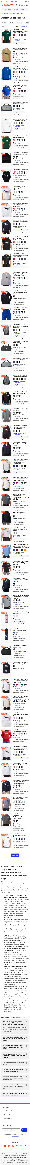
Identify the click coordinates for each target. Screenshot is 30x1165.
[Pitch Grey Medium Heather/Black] (14, 345)
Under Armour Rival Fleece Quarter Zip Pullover (20, 119)
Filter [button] (4, 22)
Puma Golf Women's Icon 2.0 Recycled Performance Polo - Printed (20, 681)
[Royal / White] (25, 72)
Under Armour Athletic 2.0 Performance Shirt (20, 136)
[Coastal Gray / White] (25, 35)
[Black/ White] (25, 91)
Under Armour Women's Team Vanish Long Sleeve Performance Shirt (20, 748)
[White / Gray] (17, 278)
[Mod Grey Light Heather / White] (25, 54)
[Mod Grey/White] (14, 224)
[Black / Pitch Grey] (22, 312)
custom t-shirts (23, 1155)
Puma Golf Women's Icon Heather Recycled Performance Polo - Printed (21, 697)
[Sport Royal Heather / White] (22, 802)
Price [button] (18, 22)
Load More (15, 855)
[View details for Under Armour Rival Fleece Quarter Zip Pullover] (6, 125)
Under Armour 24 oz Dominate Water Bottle (19, 629)
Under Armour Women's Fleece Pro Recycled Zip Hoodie (20, 444)
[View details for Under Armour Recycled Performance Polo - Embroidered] (6, 92)
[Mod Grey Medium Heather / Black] (22, 140)
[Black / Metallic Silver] (19, 106)
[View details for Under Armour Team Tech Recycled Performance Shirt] (6, 55)
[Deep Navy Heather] (17, 466)
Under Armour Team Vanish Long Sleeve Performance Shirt (21, 714)
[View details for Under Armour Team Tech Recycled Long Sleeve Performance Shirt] (6, 279)
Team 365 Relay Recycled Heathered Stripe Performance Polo (20, 798)
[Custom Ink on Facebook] (5, 1146)
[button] (10, 31)
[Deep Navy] (25, 483)
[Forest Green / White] (19, 35)
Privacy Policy (8, 1157)
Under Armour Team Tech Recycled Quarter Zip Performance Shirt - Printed (21, 68)
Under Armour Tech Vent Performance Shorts (20, 308)
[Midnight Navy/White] (19, 224)
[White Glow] (19, 483)
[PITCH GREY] (14, 649)
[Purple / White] (22, 35)
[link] (8, 5)
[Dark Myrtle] (22, 483)
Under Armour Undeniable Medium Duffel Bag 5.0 (20, 103)
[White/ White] (17, 91)
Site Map (25, 1154)
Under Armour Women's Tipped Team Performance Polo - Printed (20, 835)
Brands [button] (11, 22)
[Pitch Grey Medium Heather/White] (14, 413)
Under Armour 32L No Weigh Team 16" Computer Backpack (20, 326)
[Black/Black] (22, 379)
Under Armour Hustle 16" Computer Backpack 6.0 (20, 375)
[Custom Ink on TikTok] (21, 1146)
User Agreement (15, 1159)
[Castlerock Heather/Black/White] (17, 330)
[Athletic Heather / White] (14, 802)
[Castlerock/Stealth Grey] (19, 379)
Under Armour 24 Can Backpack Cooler (19, 646)
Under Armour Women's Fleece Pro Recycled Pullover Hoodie (20, 427)
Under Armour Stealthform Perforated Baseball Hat (21, 153)
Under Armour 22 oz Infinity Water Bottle (21, 612)
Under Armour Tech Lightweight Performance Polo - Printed (20, 255)
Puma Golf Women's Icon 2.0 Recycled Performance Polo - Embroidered (20, 479)
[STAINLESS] (17, 633)
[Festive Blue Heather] (14, 466)
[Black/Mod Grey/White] (17, 567)
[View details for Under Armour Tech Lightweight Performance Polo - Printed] (6, 260)
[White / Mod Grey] (19, 54)
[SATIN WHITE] (14, 616)
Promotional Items (17, 1154)
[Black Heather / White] (17, 802)
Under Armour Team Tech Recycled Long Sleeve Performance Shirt (20, 274)
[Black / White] (19, 72)
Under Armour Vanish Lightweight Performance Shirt (20, 188)
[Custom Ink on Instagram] (17, 1146)
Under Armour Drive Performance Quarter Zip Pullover (20, 580)
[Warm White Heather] (19, 466)
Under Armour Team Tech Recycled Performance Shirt (20, 50)
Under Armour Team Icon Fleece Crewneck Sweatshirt (20, 205)
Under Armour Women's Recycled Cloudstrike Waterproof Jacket (20, 512)
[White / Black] (14, 123)
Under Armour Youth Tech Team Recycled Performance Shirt (20, 238)
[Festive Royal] (14, 483)
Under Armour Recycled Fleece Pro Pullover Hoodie (20, 220)
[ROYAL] (14, 633)
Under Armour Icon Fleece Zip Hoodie (20, 409)
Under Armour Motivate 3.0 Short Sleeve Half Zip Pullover (21, 563)
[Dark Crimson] (17, 550)
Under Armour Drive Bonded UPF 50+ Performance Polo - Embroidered (19, 816)
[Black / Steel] (17, 821)
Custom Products (7, 1154)
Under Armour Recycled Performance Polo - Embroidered (20, 87)
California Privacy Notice (19, 1157)
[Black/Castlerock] (14, 584)
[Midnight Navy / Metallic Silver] (14, 106)
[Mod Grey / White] (17, 72)
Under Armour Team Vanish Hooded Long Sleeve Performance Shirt (21, 782)
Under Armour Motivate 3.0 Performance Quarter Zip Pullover (21, 596)
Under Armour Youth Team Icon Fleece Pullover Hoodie (21, 170)
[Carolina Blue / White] (14, 54)
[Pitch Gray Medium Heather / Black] (17, 106)
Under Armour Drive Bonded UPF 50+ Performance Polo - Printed (21, 495)
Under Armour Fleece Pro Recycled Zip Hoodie (20, 392)
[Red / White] (14, 35)
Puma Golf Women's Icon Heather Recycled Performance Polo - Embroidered (20, 461)
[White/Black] (14, 533)
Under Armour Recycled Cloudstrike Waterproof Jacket (20, 292)
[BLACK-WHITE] (14, 666)
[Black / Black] (17, 157)
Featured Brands (14, 13)
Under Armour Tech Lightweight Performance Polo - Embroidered (20, 31)
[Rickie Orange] (25, 550)
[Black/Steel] (17, 499)
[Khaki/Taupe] (25, 379)
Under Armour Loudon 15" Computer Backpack (20, 663)
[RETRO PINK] (17, 616)
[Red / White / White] (14, 312)
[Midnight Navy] (14, 396)
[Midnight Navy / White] (22, 72)
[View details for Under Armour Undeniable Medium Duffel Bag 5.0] (6, 109)
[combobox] (15, 9)
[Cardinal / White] (22, 91)
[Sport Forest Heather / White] (25, 802)
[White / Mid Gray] (17, 35)
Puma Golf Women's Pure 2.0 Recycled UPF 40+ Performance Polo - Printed (21, 546)
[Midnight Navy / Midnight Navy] (14, 157)
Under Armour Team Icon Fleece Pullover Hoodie (20, 730)
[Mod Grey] (17, 396)
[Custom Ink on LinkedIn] (9, 1146)
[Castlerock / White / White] (19, 312)
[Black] (19, 396)
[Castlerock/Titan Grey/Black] (14, 499)
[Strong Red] (17, 483)
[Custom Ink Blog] (25, 1146)
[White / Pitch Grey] (14, 192)
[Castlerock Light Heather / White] (17, 123)
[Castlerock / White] (19, 91)
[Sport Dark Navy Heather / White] (19, 802)
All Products (4, 13)
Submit (24, 1130)
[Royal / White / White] (17, 312)
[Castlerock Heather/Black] (17, 379)
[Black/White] (17, 224)
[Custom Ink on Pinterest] (13, 1146)
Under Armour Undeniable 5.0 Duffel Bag (20, 342)
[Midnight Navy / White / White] (25, 312)
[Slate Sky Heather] (22, 466)
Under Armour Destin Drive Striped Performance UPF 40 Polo (21, 529)
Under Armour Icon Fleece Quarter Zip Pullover (20, 764)
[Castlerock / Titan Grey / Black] (14, 821)
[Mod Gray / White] (22, 278)
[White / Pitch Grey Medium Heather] (17, 173)
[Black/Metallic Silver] (19, 330)
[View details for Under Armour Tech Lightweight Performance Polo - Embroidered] (6, 36)
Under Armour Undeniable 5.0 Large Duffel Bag (20, 359)
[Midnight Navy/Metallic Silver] (14, 330)
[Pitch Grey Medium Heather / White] (22, 173)
